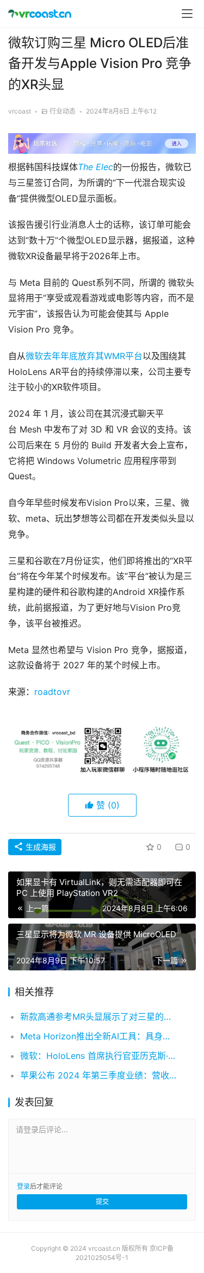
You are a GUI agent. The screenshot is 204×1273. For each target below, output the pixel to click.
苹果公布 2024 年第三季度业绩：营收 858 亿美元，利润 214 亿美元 (99, 1075)
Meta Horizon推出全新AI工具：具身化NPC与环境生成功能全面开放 (99, 1036)
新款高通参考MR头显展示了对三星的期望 (99, 1016)
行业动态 (63, 111)
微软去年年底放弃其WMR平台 (84, 355)
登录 (23, 1186)
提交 (102, 1201)
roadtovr (52, 691)
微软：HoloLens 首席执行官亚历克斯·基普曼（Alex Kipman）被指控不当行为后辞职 (99, 1055)
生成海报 (39, 846)
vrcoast (19, 111)
